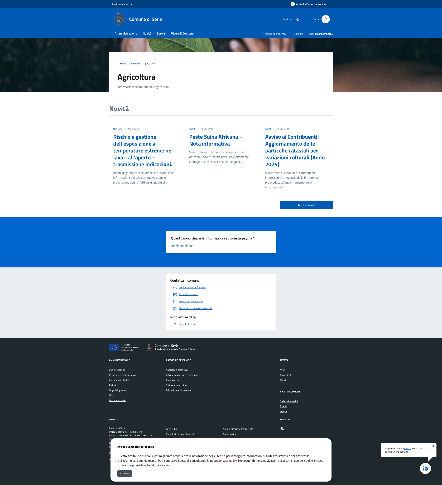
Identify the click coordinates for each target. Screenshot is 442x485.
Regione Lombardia (122, 4)
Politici (112, 385)
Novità (284, 360)
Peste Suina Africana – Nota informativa (216, 140)
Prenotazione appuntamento (180, 434)
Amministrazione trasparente (238, 429)
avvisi (192, 128)
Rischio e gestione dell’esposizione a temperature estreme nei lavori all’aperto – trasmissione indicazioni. (143, 150)
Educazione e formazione (178, 390)
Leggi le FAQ (172, 429)
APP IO (407, 448)
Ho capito (124, 473)
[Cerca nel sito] (325, 19)
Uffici (111, 395)
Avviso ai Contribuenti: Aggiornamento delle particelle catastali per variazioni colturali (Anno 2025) (295, 150)
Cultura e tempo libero (177, 385)
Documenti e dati (117, 400)
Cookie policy (229, 434)
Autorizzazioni (173, 380)
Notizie (283, 380)
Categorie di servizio (178, 360)
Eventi (283, 406)
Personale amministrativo (122, 375)
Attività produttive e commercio (182, 375)
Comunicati (285, 375)
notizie (117, 128)
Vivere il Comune (290, 391)
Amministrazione (119, 360)
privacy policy (228, 460)
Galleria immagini (289, 401)
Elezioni (298, 34)
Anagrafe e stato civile (177, 370)
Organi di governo (118, 390)
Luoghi (283, 411)
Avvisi (283, 370)
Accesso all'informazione (277, 34)
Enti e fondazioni (117, 370)
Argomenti (135, 63)
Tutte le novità (306, 205)
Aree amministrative (119, 380)
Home (123, 63)
